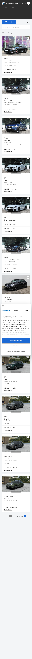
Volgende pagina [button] (25, 516)
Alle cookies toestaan (16, 340)
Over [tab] (26, 310)
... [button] (19, 516)
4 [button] (17, 516)
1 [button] (10, 516)
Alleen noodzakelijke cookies (16, 351)
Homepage (5, 7)
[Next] (20, 54)
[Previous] (11, 54)
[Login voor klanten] (25, 3)
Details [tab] (16, 310)
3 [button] (15, 516)
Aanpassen (15, 345)
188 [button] (21, 516)
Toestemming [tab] (6, 310)
